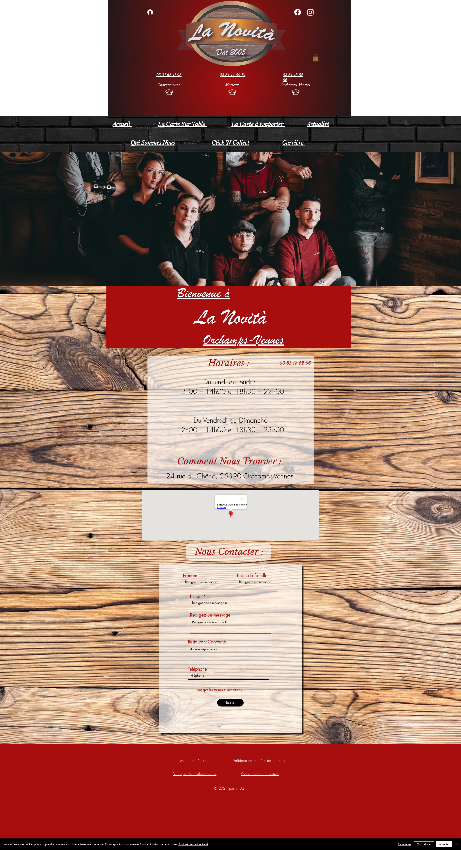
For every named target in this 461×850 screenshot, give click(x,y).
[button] (316, 57)
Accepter (444, 844)
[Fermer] (457, 844)
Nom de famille (252, 575)
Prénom (190, 575)
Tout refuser (424, 844)
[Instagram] (310, 12)
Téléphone (197, 669)
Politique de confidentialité (193, 844)
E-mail (196, 596)
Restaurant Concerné (207, 642)
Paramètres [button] (404, 844)
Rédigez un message (210, 615)
